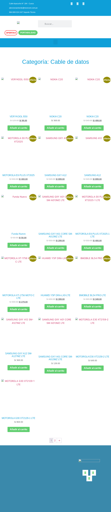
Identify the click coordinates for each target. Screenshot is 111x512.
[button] (91, 23)
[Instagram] (77, 3)
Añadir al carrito (18, 128)
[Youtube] (83, 3)
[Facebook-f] (71, 3)
